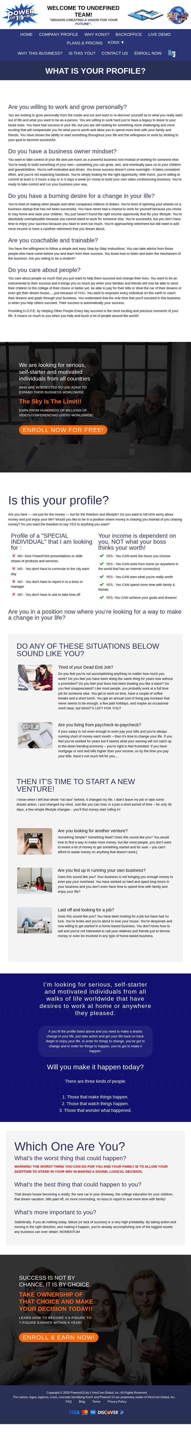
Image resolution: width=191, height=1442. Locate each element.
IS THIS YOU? (82, 53)
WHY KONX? (96, 34)
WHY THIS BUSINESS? (40, 53)
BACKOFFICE (129, 34)
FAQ (69, 1401)
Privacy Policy (117, 1401)
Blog (82, 1401)
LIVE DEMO (159, 34)
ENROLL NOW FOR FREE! (63, 430)
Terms (96, 1401)
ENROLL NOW (148, 53)
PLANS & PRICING (85, 43)
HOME (26, 34)
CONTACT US (115, 53)
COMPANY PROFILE (58, 34)
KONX (116, 42)
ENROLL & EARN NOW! (59, 1337)
